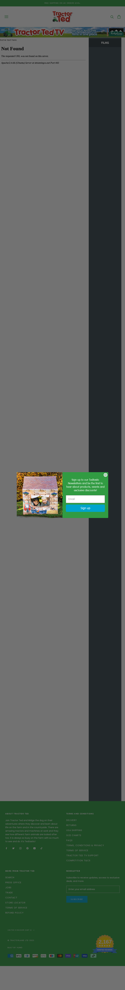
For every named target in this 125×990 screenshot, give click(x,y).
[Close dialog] (105, 474)
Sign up (85, 508)
